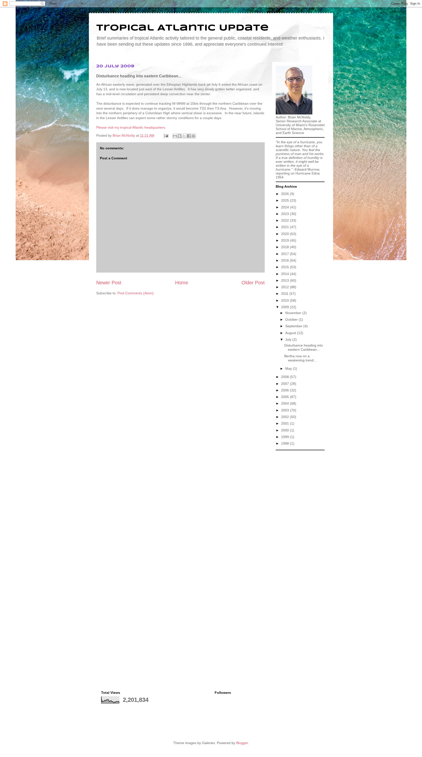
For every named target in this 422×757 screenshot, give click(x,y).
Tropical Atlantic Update (182, 28)
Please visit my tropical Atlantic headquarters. (131, 127)
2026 (285, 194)
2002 (285, 417)
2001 (285, 423)
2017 (285, 254)
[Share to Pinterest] (193, 135)
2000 (285, 430)
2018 (285, 247)
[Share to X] (184, 135)
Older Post (253, 282)
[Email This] (174, 135)
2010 (285, 300)
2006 (285, 390)
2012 (285, 287)
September (294, 326)
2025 (285, 200)
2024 (285, 207)
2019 (285, 240)
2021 (285, 227)
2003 (285, 410)
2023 (285, 214)
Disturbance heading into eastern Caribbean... (303, 347)
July (288, 339)
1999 (285, 437)
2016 (285, 260)
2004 (285, 403)
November (293, 313)
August (291, 333)
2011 (285, 294)
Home (181, 282)
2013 (285, 280)
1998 (285, 443)
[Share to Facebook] (188, 135)
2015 (285, 267)
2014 (285, 274)
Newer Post (108, 282)
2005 (285, 397)
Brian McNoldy (124, 135)
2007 (285, 384)
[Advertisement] (300, 526)
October (292, 319)
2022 (285, 220)
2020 (285, 234)
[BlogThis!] (179, 135)
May (289, 368)
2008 (285, 377)
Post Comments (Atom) (135, 293)
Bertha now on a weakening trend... (300, 358)
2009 (285, 307)
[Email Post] (165, 135)
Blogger (242, 743)
